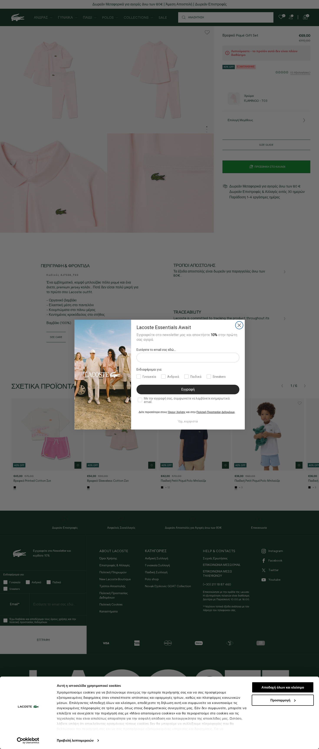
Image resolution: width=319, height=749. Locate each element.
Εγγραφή (188, 389)
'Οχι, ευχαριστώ (188, 421)
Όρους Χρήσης (177, 412)
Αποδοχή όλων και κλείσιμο (282, 687)
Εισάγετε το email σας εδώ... (156, 349)
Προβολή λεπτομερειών (75, 740)
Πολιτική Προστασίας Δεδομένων (215, 412)
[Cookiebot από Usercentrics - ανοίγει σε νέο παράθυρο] (28, 740)
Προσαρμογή (280, 700)
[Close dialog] (239, 325)
